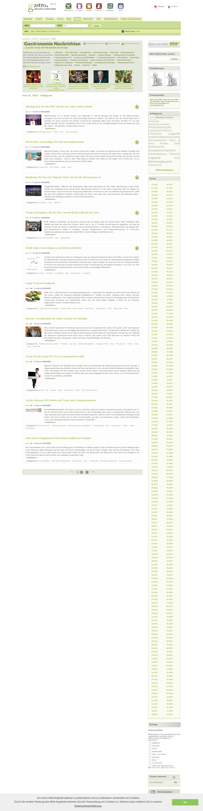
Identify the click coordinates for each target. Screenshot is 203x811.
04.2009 (170, 324)
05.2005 (170, 484)
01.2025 (154, 209)
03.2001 (170, 659)
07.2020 (154, 397)
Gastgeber (86, 273)
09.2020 (154, 390)
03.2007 (170, 408)
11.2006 (170, 422)
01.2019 (154, 460)
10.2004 (170, 509)
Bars (62, 132)
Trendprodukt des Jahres (49, 344)
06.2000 (170, 690)
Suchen (174, 59)
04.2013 (154, 690)
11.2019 (154, 425)
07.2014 (154, 638)
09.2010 (170, 265)
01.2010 (170, 293)
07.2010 (170, 272)
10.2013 (154, 669)
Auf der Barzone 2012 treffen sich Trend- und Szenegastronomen (61, 400)
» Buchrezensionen (78, 55)
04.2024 (154, 240)
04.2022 (154, 324)
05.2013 (154, 686)
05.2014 (154, 645)
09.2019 (154, 432)
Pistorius (153, 121)
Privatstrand (94, 461)
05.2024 (154, 237)
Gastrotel (155, 757)
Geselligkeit (59, 273)
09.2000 (170, 679)
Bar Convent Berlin (46, 238)
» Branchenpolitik (61, 55)
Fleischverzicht (159, 127)
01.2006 (170, 456)
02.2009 (170, 331)
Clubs (136, 344)
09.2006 (170, 429)
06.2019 (154, 442)
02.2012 (170, 205)
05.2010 (170, 279)
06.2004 (170, 523)
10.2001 (170, 634)
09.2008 (170, 345)
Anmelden (99, 10)
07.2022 (154, 313)
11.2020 (154, 383)
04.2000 (170, 697)
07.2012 (170, 188)
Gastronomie (157, 751)
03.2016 (154, 575)
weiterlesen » (50, 128)
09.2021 (154, 348)
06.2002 (170, 606)
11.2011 (169, 216)
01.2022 (154, 334)
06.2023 (154, 275)
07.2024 (154, 230)
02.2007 (170, 411)
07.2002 (170, 603)
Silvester (57, 202)
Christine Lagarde (164, 133)
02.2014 (154, 655)
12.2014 (154, 620)
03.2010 (170, 286)
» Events (91, 55)
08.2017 (154, 519)
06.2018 (154, 484)
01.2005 (170, 498)
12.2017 (154, 505)
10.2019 (154, 429)
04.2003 (170, 571)
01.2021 (154, 376)
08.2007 (170, 390)
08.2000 (170, 683)
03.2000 (170, 700)
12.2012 (154, 704)
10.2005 (170, 467)
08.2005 (170, 474)
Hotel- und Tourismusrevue (162, 766)
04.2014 (154, 648)
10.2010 (170, 261)
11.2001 (170, 631)
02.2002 (170, 620)
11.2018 (154, 467)
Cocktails (79, 10)
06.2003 (170, 564)
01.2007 (170, 415)
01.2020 (154, 418)
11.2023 (154, 258)
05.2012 (170, 195)
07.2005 (170, 477)
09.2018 (154, 474)
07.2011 (170, 230)
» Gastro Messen (104, 55)
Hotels (130, 344)
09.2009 (170, 307)
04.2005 (170, 488)
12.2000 (170, 669)
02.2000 (170, 704)
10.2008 (170, 341)
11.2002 (170, 589)
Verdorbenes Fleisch (164, 154)
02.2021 (154, 373)
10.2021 (154, 345)
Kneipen (53, 390)
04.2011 (170, 240)
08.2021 (154, 352)
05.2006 (170, 442)
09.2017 (154, 516)
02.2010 (170, 289)
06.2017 (154, 526)
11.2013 (154, 666)
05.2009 (170, 320)
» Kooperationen (61, 60)
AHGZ (154, 760)
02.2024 (154, 247)
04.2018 (154, 491)
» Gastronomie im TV (63, 57)
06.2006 (170, 439)
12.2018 (154, 463)
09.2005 (170, 470)
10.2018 (154, 470)
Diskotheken (31, 428)
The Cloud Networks (90, 390)
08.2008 (170, 348)
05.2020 (154, 404)
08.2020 (154, 394)
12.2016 (154, 547)
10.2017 (154, 512)
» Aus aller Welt (71, 52)
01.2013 (154, 700)
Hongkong (43, 202)
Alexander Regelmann (109, 461)
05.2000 (170, 693)
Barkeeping (65, 238)
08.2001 (170, 641)
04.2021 (154, 366)
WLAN (41, 390)
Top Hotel (155, 746)
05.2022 (154, 320)
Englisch (174, 6)
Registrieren (110, 10)
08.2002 (170, 599)
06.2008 (170, 355)
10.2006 (170, 425)
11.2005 (170, 463)
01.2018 (154, 502)
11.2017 (154, 509)
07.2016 (154, 564)
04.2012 (170, 198)
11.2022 (154, 300)
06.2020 (154, 401)
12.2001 (170, 627)
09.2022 (154, 307)
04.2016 (154, 571)
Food (29, 346)
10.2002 (170, 592)
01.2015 (154, 617)
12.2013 (154, 662)
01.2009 (170, 334)
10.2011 (170, 219)
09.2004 (170, 512)
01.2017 (154, 544)
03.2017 (154, 537)
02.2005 (170, 495)
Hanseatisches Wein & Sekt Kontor (164, 142)
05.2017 (154, 530)
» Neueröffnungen (123, 60)
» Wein (94, 65)
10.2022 (154, 303)
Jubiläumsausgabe (158, 124)
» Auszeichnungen (100, 52)
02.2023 (154, 289)
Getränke (49, 273)
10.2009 (170, 303)
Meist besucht (114, 43)
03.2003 (170, 575)
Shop (121, 10)
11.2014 (154, 624)
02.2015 (154, 613)
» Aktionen (58, 52)
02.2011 (170, 247)
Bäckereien (118, 308)
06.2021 (154, 359)
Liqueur (161, 158)
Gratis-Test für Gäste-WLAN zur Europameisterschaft (55, 356)
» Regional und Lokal (63, 65)
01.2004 (170, 540)
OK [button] (185, 802)
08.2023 (154, 268)
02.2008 (170, 369)
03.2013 (154, 693)
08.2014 (154, 634)
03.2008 (170, 366)
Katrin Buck (90, 308)
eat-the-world (66, 308)
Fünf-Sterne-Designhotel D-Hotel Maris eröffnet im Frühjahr (58, 438)
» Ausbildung (85, 52)
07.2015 (154, 599)
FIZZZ (154, 749)
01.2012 (170, 209)
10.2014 (154, 627)
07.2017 (154, 523)
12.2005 (170, 460)
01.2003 (170, 582)
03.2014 (154, 652)
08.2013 (154, 676)
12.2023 (154, 254)
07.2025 (154, 188)
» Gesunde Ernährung (106, 57)
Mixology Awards (45, 132)
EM (47, 390)
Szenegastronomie (59, 425)
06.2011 (170, 233)
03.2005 (170, 491)
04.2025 (154, 198)
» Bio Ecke (114, 52)
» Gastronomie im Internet (124, 55)
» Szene (76, 65)
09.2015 (154, 596)
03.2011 (170, 244)
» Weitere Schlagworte (164, 170)
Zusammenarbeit (161, 150)
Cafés (109, 308)
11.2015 (154, 589)
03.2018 (154, 495)
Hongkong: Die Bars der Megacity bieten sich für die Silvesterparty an (63, 177)
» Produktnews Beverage (104, 63)
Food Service (157, 763)
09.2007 (170, 387)
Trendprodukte (98, 425)
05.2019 (154, 446)
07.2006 (170, 435)
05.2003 (170, 568)
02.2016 (154, 578)
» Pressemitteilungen (83, 63)
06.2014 (154, 641)
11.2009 (170, 300)
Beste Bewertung (131, 43)
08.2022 (154, 310)
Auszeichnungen (72, 132)
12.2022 (154, 296)
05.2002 (170, 610)
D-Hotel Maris (44, 461)
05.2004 (170, 526)
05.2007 (170, 401)
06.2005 (170, 481)
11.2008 (170, 338)
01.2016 (154, 582)
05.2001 (170, 652)
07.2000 (170, 686)
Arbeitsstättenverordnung (165, 137)
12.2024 (154, 212)
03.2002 (170, 617)
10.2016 (154, 554)
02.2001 (170, 662)
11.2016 (154, 550)
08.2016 (154, 561)
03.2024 (154, 244)
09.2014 (154, 631)
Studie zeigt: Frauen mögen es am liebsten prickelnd (53, 248)
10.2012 (154, 711)
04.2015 (154, 606)
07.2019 (154, 439)
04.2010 (170, 282)
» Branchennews (127, 52)
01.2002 (170, 624)
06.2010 (170, 275)
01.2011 (170, 251)
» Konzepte (134, 57)
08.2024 (154, 226)
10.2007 (170, 383)
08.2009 (170, 310)
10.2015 (154, 592)
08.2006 (170, 432)
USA (138, 31)
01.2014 (154, 659)
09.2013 (154, 672)
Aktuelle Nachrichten (95, 43)
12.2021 (154, 338)
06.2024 (154, 233)
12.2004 (170, 502)
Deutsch (161, 6)
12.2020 (154, 380)
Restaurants (68, 10)
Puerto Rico (43, 167)
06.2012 (170, 191)
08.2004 (170, 516)
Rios (177, 158)
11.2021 (154, 341)
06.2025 (154, 191)
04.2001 (170, 655)
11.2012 (154, 707)
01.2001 (170, 666)
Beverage (37, 346)
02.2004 (170, 537)
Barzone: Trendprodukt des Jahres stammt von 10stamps (56, 318)
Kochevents (156, 146)
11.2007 (170, 380)
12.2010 (170, 254)
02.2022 (154, 331)
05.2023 (154, 279)
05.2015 (154, 603)
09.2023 (154, 265)
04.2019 (154, 449)
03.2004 (170, 533)
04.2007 (170, 404)
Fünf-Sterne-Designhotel (61, 461)
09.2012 (154, 714)
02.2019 (154, 456)
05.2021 (154, 362)
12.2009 (170, 296)
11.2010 (170, 258)
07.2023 (154, 272)
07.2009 (170, 313)
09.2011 (170, 223)
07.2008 (170, 352)
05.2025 (154, 195)
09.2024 (154, 223)
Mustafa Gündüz (125, 461)
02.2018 (154, 498)
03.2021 (154, 369)
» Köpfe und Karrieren (79, 60)
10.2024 (154, 219)
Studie (41, 273)
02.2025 (154, 205)
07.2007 (170, 394)
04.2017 (154, 533)
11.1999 (170, 711)
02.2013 (154, 697)
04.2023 (154, 282)
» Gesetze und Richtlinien (84, 57)
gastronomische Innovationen (79, 425)
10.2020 (154, 387)
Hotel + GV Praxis (159, 754)
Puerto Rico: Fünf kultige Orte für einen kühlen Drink (55, 142)
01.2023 (154, 293)
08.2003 (170, 557)
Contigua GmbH (102, 344)
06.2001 (170, 648)
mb (31, 288)
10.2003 (170, 550)
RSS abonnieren (164, 792)
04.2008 (170, 362)
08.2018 (154, 477)
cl (30, 112)
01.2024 (154, 251)
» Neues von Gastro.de (63, 63)
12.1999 (170, 714)
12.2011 (170, 212)
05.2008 (170, 359)
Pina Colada (54, 167)
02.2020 (154, 415)
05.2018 (154, 488)
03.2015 (154, 610)
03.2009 (170, 327)
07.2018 (154, 481)
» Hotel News (122, 57)
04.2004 (170, 530)
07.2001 (170, 645)
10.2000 (170, 676)
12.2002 (170, 585)
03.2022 (154, 327)
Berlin (56, 132)
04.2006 (170, 446)
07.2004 (170, 519)
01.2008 (170, 373)
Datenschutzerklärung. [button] (88, 806)
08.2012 (170, 185)
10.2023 (154, 261)
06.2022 (154, 317)
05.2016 (154, 568)
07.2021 (154, 355)
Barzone (73, 344)
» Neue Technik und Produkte (102, 60)
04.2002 (170, 613)
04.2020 (154, 408)
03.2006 (170, 449)
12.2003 (170, 544)
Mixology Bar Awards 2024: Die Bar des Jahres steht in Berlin (59, 106)
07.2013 (154, 679)
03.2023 (154, 286)
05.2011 (170, 237)
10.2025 (154, 185)
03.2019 (154, 453)
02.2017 (154, 540)
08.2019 (154, 435)
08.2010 (170, 268)
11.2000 (170, 672)
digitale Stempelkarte (86, 344)
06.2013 (154, 683)
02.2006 (170, 453)
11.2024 (154, 216)
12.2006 (170, 418)
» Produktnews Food (125, 63)
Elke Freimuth (78, 308)
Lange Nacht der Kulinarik (40, 283)
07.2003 (170, 561)
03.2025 (154, 202)
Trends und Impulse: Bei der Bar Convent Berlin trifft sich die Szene (62, 212)
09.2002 (170, 596)
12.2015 (154, 585)
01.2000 (170, 707)
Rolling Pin (156, 743)
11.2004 (170, 505)
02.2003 (170, 578)
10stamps (64, 344)
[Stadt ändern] (54, 31)
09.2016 (154, 557)
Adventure (154, 165)
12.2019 (154, 422)
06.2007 (170, 397)
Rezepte (89, 10)
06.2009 (170, 317)
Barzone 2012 (44, 425)
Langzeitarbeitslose (160, 130)
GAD (177, 143)
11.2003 (170, 547)
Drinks (63, 167)
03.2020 (154, 411)
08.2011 (170, 226)
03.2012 (170, 202)
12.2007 (170, 376)
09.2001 (170, 638)
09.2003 (170, 554)
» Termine (86, 65)
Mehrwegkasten (160, 161)
